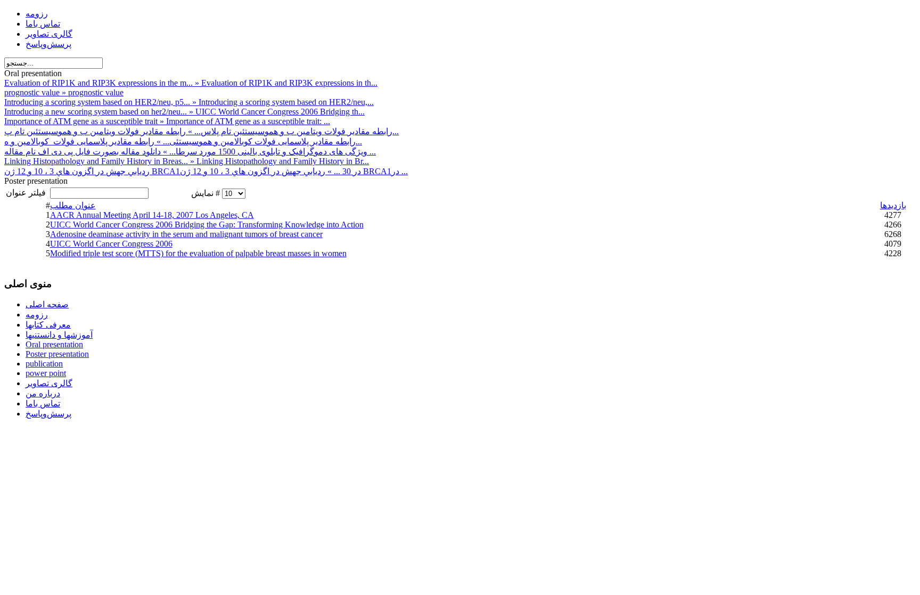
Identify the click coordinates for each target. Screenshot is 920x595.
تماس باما (43, 23)
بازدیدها (893, 205)
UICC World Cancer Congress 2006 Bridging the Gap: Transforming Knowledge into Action (207, 224)
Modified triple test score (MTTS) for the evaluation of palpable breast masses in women (198, 253)
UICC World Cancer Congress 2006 (111, 243)
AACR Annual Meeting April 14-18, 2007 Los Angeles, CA (152, 214)
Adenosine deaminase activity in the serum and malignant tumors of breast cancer (186, 234)
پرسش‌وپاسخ (48, 43)
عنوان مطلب (73, 205)
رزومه (37, 13)
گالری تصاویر (49, 33)
